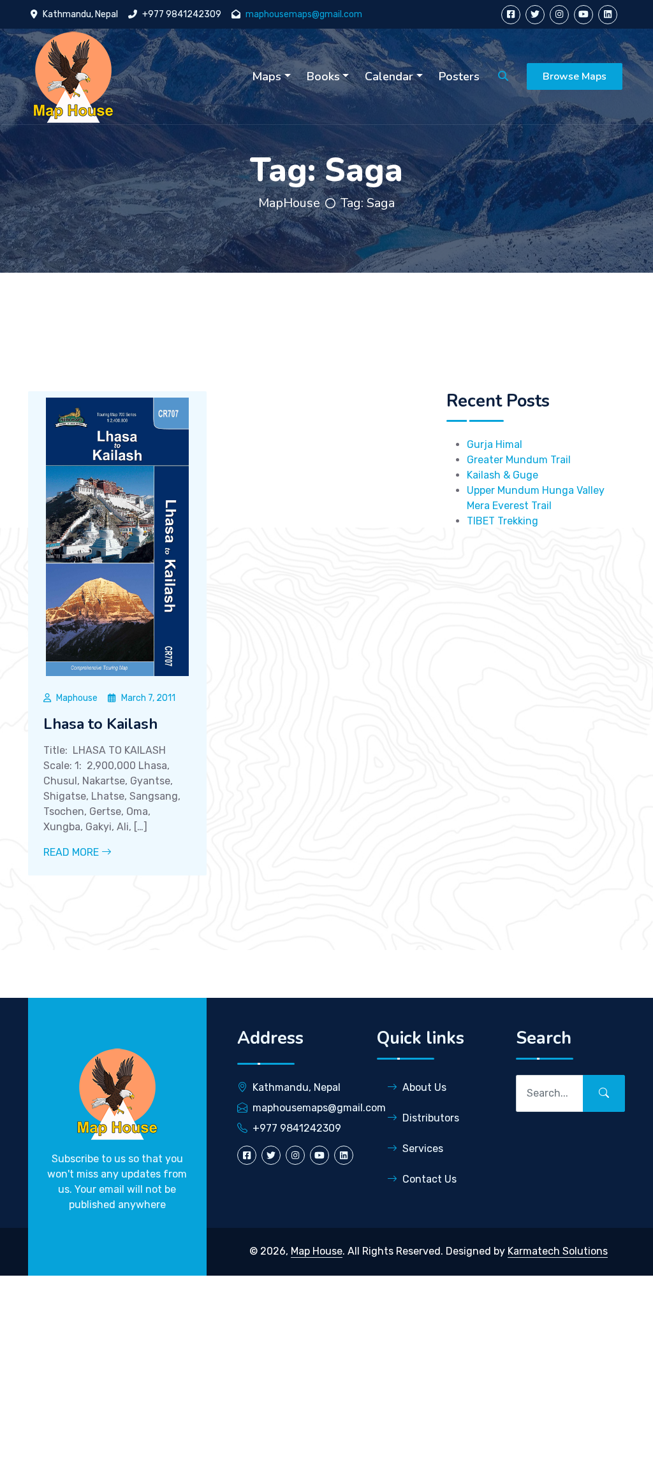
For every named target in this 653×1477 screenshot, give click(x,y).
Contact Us (429, 1179)
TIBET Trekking (502, 521)
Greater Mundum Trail (519, 460)
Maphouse (77, 698)
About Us (424, 1087)
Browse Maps (574, 76)
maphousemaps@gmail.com (304, 14)
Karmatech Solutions (558, 1251)
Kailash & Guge (502, 475)
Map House (316, 1251)
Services (422, 1148)
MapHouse (289, 203)
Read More (72, 852)
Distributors (430, 1118)
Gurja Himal (494, 444)
